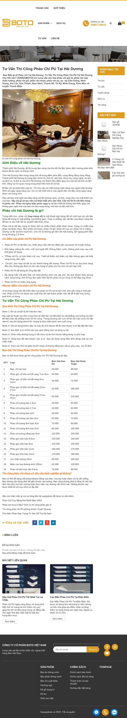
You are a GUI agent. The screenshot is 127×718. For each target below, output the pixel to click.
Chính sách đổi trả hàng (82, 676)
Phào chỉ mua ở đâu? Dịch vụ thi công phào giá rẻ (26, 505)
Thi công (102, 105)
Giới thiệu (59, 8)
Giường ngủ (46, 685)
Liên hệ (55, 38)
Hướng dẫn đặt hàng (80, 688)
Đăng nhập (17, 553)
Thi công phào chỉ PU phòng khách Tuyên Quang (26, 509)
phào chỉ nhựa (35, 229)
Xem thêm (10, 621)
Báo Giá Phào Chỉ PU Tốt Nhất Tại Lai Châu (22, 598)
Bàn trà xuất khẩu (49, 681)
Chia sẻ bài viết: (16, 522)
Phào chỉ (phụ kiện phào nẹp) (32, 203)
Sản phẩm (43, 23)
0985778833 (98, 23)
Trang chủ (42, 8)
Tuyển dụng (103, 92)
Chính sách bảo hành (80, 672)
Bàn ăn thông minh (49, 672)
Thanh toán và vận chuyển (79, 682)
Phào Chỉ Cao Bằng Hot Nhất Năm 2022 (22, 500)
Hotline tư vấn (97, 21)
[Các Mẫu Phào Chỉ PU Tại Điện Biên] (71, 578)
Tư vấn (42, 38)
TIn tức (101, 80)
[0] (120, 24)
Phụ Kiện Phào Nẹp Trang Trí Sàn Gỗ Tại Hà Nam (27, 513)
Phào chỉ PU (11, 245)
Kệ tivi (43, 694)
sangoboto (47, 496)
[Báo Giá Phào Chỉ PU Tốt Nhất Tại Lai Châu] (23, 578)
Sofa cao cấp (46, 698)
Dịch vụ (61, 23)
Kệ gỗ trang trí (47, 689)
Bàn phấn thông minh (50, 676)
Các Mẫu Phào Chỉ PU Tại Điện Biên (69, 597)
